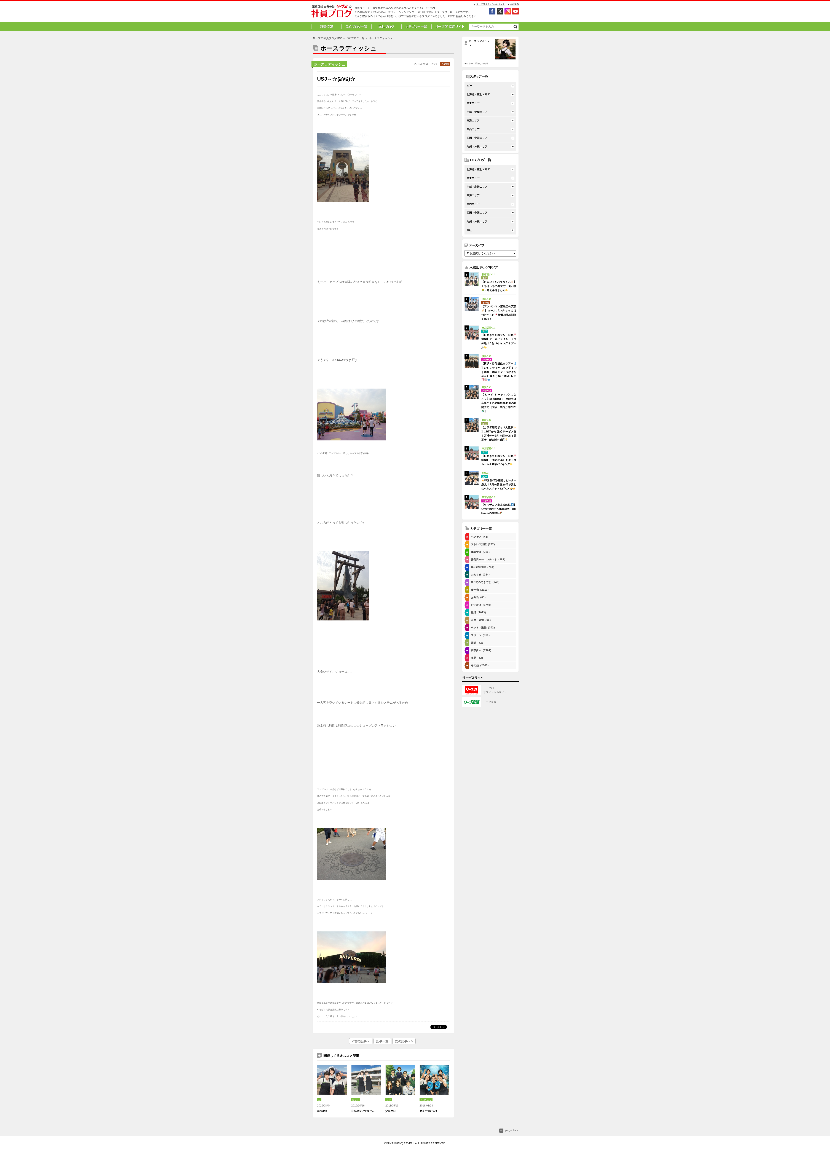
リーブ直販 (489, 701)
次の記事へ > (404, 1041)
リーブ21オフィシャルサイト (490, 4)
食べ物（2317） (480, 589)
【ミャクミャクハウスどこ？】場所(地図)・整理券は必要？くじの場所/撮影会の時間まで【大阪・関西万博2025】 (498, 403)
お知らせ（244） (481, 574)
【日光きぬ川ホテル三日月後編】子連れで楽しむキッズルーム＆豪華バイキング (498, 460)
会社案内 (514, 4)
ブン (388, 1099)
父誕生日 (390, 1111)
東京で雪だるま (429, 1111)
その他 (445, 63)
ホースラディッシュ (329, 64)
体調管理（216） (481, 551)
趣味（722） (478, 642)
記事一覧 (382, 1041)
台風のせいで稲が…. (363, 1111)
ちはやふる (426, 1099)
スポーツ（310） (481, 635)
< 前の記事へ (361, 1041)
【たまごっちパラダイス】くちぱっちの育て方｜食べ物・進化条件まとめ (498, 286)
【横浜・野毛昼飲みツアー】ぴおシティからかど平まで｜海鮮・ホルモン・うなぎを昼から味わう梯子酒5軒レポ (498, 370)
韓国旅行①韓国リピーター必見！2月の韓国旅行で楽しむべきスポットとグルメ (498, 484)
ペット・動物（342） (483, 627)
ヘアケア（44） (480, 536)
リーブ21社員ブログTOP (327, 38)
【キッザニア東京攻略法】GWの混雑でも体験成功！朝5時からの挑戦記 (498, 509)
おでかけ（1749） (482, 604)
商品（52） (477, 657)
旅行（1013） (479, 612)
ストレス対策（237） (483, 544)
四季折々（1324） (482, 650)
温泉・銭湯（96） (481, 620)
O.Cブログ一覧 (355, 38)
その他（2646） (480, 665)
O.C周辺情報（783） (483, 567)
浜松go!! (322, 1111)
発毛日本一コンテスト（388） (489, 559)
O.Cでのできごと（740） (486, 582)
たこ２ (355, 1099)
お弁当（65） (479, 597)
